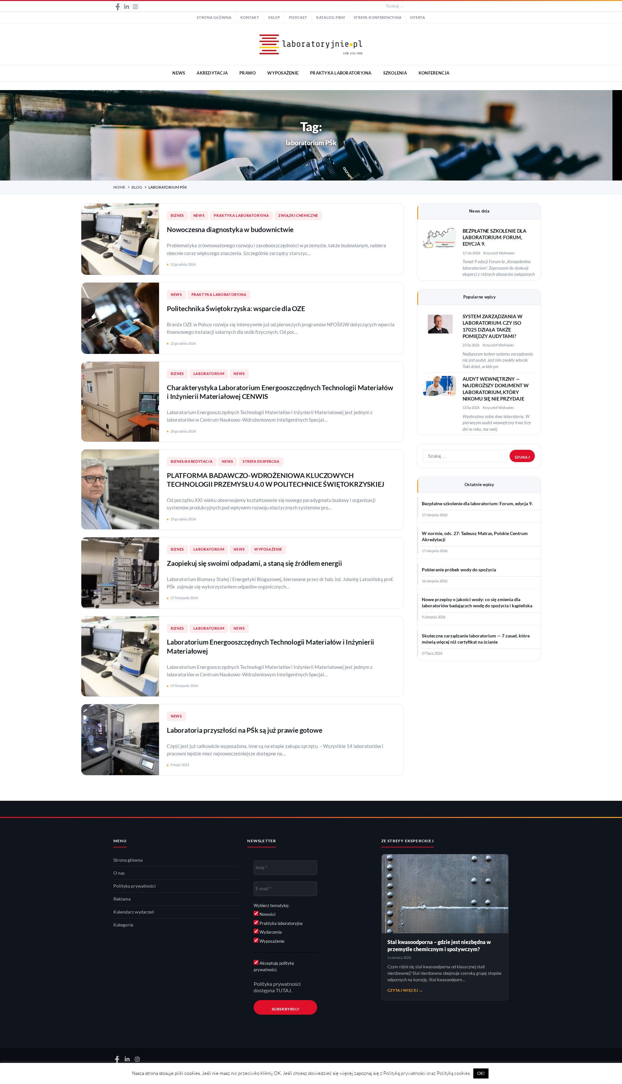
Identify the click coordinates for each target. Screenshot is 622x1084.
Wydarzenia (270, 932)
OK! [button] (481, 1073)
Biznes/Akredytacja (192, 461)
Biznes (177, 215)
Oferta (417, 17)
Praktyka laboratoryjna (241, 215)
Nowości (267, 914)
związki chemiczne (298, 215)
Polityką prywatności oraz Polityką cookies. (427, 1073)
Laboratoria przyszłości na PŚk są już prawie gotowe (244, 730)
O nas (119, 873)
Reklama (122, 899)
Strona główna (214, 17)
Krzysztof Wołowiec (499, 253)
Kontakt (249, 17)
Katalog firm (330, 17)
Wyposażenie (268, 549)
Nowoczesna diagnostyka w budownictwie (230, 229)
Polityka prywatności (134, 886)
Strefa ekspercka (261, 461)
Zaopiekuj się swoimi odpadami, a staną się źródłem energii (254, 563)
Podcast (298, 17)
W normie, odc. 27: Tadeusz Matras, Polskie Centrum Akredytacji (475, 536)
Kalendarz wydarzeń (133, 912)
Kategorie (123, 924)
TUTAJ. (284, 990)
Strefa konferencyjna (378, 17)
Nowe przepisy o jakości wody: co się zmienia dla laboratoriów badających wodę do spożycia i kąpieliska (477, 602)
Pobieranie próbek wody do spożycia (459, 569)
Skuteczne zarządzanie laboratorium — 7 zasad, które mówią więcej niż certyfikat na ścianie (476, 639)
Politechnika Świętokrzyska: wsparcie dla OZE (236, 308)
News (199, 215)
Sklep (274, 17)
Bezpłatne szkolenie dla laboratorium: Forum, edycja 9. (495, 237)
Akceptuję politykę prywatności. (274, 966)
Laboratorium (209, 374)
